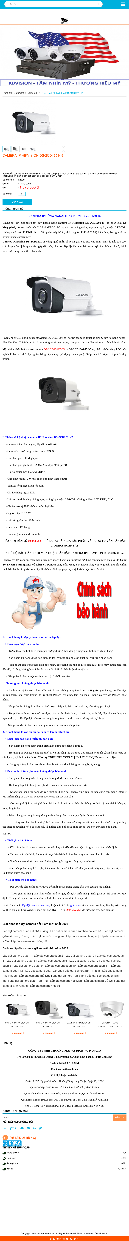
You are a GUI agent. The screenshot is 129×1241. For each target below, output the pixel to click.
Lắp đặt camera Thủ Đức (34, 975)
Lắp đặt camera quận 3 (80, 955)
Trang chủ (8, 92)
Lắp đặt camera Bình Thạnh (82, 970)
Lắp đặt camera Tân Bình (68, 975)
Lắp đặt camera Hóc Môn (66, 980)
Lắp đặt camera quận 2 (48, 955)
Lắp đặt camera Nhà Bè (45, 985)
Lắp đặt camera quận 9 (28, 965)
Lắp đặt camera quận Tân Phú (29, 980)
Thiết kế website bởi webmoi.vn (92, 1234)
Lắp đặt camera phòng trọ (48, 936)
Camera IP (33, 92)
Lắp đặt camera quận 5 (21, 960)
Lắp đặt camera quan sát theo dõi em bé (75, 931)
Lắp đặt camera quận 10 (60, 965)
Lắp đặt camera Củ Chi (98, 980)
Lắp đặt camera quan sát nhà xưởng (25, 931)
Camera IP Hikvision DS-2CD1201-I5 (62, 93)
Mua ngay (17, 202)
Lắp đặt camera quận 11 (93, 965)
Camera (20, 92)
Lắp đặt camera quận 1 (17, 955)
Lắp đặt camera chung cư (82, 936)
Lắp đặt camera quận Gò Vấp (43, 970)
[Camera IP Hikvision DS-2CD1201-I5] (34, 143)
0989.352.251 (18, 1137)
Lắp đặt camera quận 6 (52, 960)
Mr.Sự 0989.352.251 (66, 1239)
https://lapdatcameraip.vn (17, 236)
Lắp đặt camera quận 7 (83, 960)
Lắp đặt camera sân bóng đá (29, 941)
